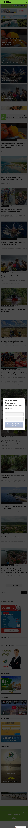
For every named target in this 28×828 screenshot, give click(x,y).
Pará (7, 2)
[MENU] (1, 2)
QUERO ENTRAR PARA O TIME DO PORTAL (14, 424)
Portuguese (18, 827)
